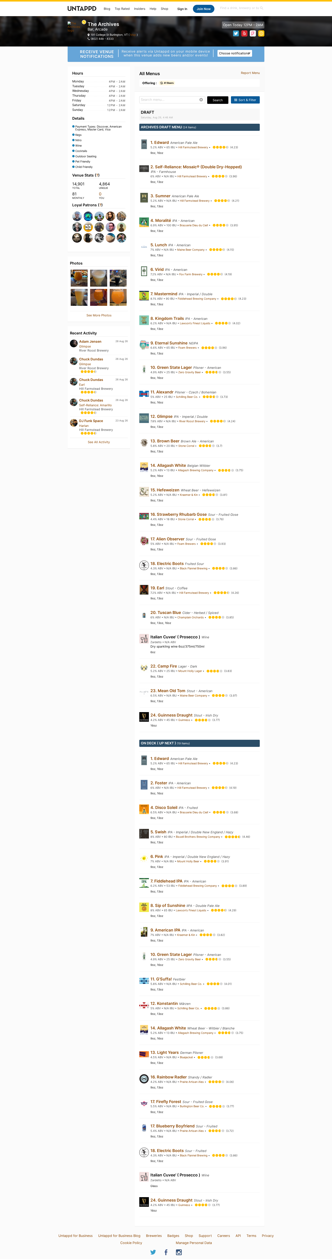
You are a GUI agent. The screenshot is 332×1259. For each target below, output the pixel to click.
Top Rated (122, 9)
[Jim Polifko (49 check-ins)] (87, 238)
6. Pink (157, 856)
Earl (82, 384)
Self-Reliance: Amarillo (95, 405)
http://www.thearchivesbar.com (261, 33)
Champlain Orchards (191, 617)
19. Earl (157, 588)
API (238, 1236)
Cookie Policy (131, 1243)
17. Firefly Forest (166, 1101)
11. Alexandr (162, 392)
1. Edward (160, 142)
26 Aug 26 (121, 358)
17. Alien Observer (167, 539)
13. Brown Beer (165, 441)
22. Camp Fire (164, 666)
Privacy (268, 1236)
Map (133, 34)
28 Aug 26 (121, 341)
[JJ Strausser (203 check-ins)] (87, 216)
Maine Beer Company (191, 249)
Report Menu (250, 73)
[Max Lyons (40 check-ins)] (110, 238)
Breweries (154, 1236)
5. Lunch (159, 244)
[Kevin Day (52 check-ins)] (76, 238)
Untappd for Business (75, 1236)
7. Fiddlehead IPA (166, 881)
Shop (164, 9)
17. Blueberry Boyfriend (173, 1126)
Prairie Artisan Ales (192, 1081)
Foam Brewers (188, 347)
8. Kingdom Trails (167, 318)
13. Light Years (165, 1052)
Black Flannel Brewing (194, 568)
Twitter (236, 33)
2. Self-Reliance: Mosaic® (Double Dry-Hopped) (196, 166)
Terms (251, 1236)
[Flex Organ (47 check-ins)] (99, 238)
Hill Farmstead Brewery (193, 147)
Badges (173, 1236)
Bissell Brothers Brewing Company (198, 836)
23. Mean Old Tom (168, 690)
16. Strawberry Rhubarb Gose (179, 514)
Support (205, 1236)
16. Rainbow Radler (169, 1077)
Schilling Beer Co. (187, 396)
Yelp (244, 33)
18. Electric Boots (167, 563)
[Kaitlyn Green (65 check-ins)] (99, 227)
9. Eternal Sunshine (169, 343)
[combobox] (242, 8)
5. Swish (158, 831)
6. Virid (157, 269)
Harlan (84, 426)
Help (153, 9)
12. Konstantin (164, 1003)
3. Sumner (160, 195)
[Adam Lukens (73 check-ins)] (121, 216)
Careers (223, 1236)
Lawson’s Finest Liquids (195, 323)
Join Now (204, 9)
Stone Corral (186, 445)
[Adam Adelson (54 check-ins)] (121, 227)
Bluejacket (187, 1057)
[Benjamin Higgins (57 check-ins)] (110, 227)
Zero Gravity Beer (190, 372)
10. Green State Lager (171, 367)
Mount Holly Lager (190, 671)
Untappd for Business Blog (119, 1236)
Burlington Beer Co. (192, 1106)
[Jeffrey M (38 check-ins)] (121, 238)
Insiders (139, 9)
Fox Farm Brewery (191, 274)
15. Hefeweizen (165, 490)
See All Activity (99, 442)
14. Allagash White (168, 465)
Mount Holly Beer (188, 861)
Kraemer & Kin (189, 494)
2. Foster (159, 782)
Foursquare (253, 33)
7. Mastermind (164, 293)
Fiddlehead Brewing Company (197, 298)
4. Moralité (161, 220)
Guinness (184, 720)
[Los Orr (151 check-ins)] (99, 216)
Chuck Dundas (91, 359)
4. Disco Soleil (164, 807)
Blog (107, 9)
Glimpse (85, 346)
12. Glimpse (161, 416)
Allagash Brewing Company (196, 470)
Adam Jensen (90, 341)
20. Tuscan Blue (166, 612)
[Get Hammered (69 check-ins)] (87, 227)
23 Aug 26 (121, 420)
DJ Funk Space (91, 421)
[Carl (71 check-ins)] (76, 227)
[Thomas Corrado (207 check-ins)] (76, 216)
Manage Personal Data (194, 1243)
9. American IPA (165, 930)
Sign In (182, 9)
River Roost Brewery (192, 421)
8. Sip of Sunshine (168, 905)
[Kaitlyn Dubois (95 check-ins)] (110, 216)
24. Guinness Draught (171, 715)
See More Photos (98, 315)
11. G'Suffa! (161, 979)
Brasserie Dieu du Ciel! (194, 225)
